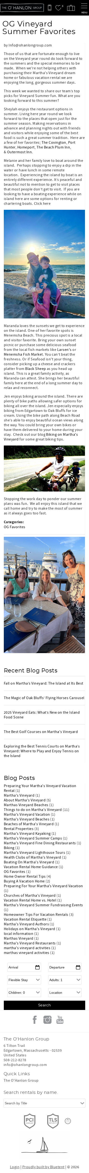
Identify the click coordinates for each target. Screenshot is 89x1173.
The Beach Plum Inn (53, 147)
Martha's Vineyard (19, 795)
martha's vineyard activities (27, 948)
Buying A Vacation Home (25, 881)
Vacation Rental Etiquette (25, 919)
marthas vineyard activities (27, 952)
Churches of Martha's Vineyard (30, 895)
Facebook (34, 1019)
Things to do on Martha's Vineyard (33, 809)
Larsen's (64, 349)
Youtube (60, 1019)
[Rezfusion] (68, 1121)
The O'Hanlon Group (21, 1080)
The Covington (54, 142)
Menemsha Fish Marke (23, 354)
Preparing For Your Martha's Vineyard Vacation (43, 886)
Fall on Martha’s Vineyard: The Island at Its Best (43, 683)
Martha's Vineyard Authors (27, 924)
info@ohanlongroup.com (25, 1064)
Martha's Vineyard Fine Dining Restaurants (40, 843)
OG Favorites (14, 527)
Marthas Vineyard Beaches (26, 805)
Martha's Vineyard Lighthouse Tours (35, 852)
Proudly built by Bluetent (43, 1167)
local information (19, 933)
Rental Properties (19, 828)
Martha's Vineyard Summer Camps (33, 838)
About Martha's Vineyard (25, 800)
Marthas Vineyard (19, 938)
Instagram (47, 1019)
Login (14, 1167)
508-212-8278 (15, 1060)
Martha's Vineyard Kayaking (28, 833)
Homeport (26, 147)
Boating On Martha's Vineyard (29, 862)
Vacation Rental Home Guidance (31, 867)
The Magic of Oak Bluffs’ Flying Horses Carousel (44, 698)
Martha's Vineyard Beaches (27, 819)
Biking (9, 847)
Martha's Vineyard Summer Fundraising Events (43, 905)
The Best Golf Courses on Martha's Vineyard (41, 731)
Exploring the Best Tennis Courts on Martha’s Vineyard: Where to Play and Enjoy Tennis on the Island (42, 751)
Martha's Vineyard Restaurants (30, 943)
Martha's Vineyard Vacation (27, 814)
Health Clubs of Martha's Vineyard (33, 857)
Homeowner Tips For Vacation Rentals (36, 914)
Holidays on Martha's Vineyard (30, 929)
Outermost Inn (19, 152)
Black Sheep (35, 368)
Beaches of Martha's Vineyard (29, 824)
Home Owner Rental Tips (25, 876)
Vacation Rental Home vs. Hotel (30, 900)
